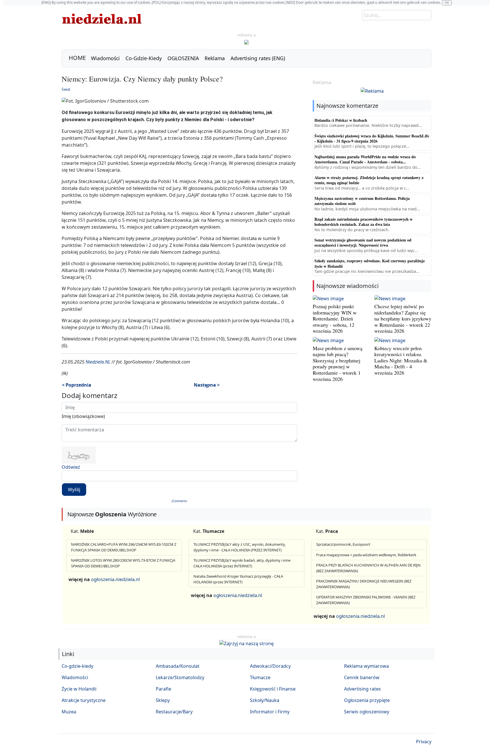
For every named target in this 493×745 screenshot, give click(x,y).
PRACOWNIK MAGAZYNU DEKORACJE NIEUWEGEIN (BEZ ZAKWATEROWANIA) (363, 583)
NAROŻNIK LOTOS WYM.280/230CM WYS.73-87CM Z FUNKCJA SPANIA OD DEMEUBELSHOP (123, 563)
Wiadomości (105, 58)
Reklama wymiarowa (366, 666)
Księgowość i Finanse (273, 689)
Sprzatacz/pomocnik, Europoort (343, 544)
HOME (77, 58)
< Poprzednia (76, 385)
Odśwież (71, 467)
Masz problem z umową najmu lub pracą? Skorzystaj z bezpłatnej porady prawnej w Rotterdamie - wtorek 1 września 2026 (337, 363)
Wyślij (74, 489)
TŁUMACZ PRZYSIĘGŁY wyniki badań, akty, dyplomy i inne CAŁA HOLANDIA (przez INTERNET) (241, 563)
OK (446, 2)
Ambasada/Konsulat (177, 666)
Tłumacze (260, 677)
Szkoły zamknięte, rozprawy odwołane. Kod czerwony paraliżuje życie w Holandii (369, 263)
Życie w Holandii (79, 689)
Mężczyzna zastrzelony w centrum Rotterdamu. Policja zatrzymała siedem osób (362, 200)
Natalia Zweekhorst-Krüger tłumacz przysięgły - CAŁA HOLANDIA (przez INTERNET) (238, 579)
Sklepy (163, 700)
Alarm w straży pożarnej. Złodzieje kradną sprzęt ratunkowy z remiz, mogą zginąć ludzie (368, 180)
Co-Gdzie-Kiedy (144, 58)
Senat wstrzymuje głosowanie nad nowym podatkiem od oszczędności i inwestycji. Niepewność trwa (362, 242)
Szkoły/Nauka (264, 700)
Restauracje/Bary (174, 712)
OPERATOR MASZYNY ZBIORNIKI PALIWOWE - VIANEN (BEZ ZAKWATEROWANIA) (365, 599)
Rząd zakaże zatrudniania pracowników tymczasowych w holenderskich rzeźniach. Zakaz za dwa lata (363, 221)
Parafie (163, 689)
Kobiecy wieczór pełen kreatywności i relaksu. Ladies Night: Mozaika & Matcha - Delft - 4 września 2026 (400, 360)
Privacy (423, 741)
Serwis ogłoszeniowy (366, 712)
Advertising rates (362, 689)
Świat (66, 89)
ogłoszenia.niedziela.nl (115, 579)
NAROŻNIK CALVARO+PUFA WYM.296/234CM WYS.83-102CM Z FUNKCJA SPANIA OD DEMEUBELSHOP (123, 547)
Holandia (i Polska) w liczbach (340, 120)
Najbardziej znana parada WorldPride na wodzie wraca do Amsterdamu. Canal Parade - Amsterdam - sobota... (365, 159)
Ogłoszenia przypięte (367, 700)
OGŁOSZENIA (183, 58)
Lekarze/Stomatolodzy (180, 677)
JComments (179, 501)
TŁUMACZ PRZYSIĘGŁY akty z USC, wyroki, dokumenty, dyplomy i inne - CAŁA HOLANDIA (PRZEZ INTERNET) (239, 547)
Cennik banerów (361, 677)
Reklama (215, 58)
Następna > (207, 385)
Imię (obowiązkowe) (83, 416)
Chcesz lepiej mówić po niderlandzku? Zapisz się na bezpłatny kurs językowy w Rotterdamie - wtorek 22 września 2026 (402, 318)
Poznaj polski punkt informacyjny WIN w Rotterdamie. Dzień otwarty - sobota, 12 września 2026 (335, 318)
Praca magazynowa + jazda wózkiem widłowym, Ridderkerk (366, 554)
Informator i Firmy (270, 712)
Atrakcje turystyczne (84, 700)
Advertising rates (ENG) (258, 58)
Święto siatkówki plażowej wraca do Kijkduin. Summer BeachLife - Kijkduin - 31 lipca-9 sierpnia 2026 (371, 138)
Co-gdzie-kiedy (77, 666)
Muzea (69, 712)
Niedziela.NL (98, 362)
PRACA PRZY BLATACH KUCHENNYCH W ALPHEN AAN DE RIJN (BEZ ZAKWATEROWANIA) (368, 568)
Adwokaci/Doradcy (270, 666)
